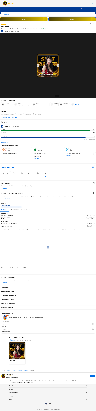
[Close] (1, 3)
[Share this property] (93, 24)
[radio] (48, 321)
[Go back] (10, 9)
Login (93, 3)
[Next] (94, 153)
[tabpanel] (48, 220)
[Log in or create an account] (81, 9)
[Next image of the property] (58, 65)
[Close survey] (93, 313)
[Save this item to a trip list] (90, 24)
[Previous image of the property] (38, 65)
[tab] (4, 210)
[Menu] (85, 9)
